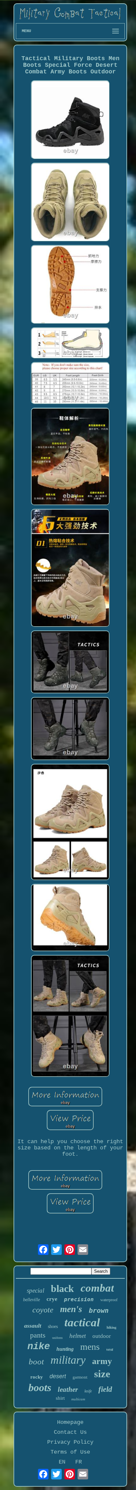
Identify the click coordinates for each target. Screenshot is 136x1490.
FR (78, 1462)
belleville (31, 1299)
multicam (78, 1399)
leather (68, 1389)
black (62, 1288)
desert (58, 1376)
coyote (42, 1309)
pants (38, 1335)
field (105, 1389)
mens (90, 1347)
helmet (77, 1335)
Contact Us (70, 1432)
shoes (53, 1326)
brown (99, 1310)
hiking (112, 1327)
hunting (65, 1349)
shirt (60, 1398)
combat (97, 1288)
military (68, 1360)
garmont (80, 1377)
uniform (57, 1338)
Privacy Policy (70, 1442)
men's (71, 1309)
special (35, 1290)
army (102, 1361)
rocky (36, 1377)
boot (36, 1361)
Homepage (70, 1422)
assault (32, 1325)
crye (52, 1299)
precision (79, 1299)
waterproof (109, 1300)
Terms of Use (70, 1452)
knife (88, 1391)
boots (39, 1387)
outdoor (101, 1336)
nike (38, 1346)
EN (62, 1462)
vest (109, 1349)
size (102, 1374)
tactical (82, 1322)
